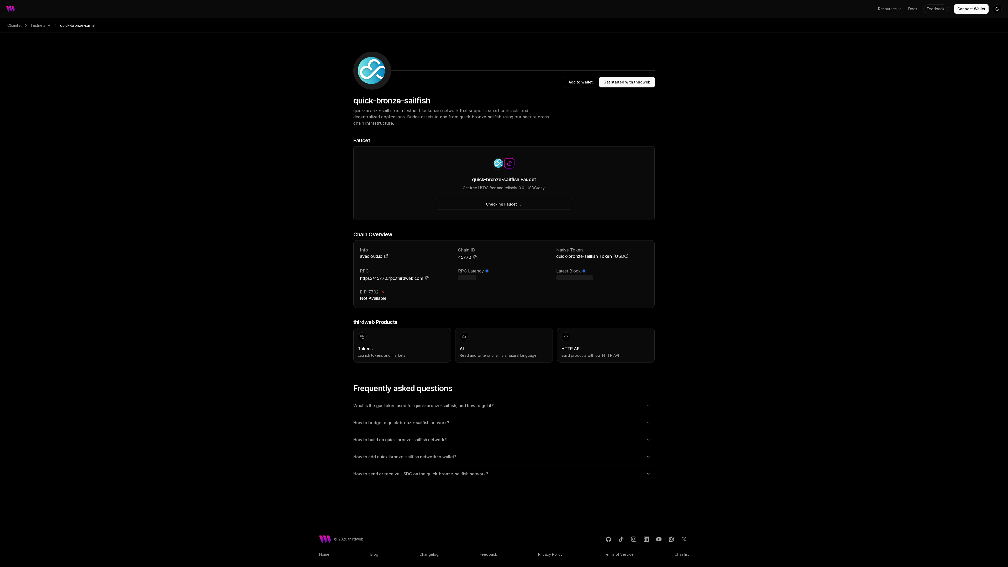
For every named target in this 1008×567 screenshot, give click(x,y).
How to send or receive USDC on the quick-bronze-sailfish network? (420, 473)
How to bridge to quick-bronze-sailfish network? (401, 422)
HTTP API (571, 348)
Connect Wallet (971, 9)
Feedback (935, 9)
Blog (374, 554)
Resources (887, 9)
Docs (912, 9)
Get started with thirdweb (626, 82)
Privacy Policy (550, 554)
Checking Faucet (501, 204)
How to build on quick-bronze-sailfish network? (400, 439)
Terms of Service (619, 554)
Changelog (429, 554)
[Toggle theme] (997, 8)
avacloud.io (371, 256)
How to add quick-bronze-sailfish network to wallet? (404, 456)
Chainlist (14, 25)
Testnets (37, 25)
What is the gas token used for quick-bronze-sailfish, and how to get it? (423, 405)
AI (462, 348)
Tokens (365, 348)
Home (324, 554)
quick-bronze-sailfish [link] (78, 25)
